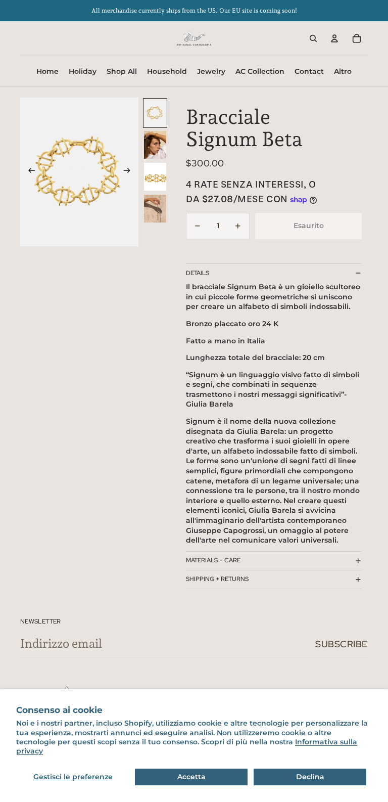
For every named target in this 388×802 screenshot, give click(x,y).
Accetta (191, 776)
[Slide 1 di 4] (155, 113)
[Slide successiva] (130, 172)
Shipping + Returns (217, 579)
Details (197, 273)
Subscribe (341, 644)
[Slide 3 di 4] (155, 177)
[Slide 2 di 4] (155, 145)
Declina (310, 776)
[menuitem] (343, 71)
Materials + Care (213, 560)
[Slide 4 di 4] (155, 208)
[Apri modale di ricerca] (313, 38)
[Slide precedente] (28, 172)
